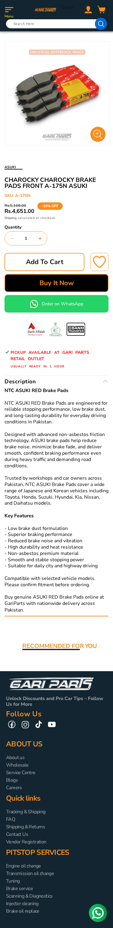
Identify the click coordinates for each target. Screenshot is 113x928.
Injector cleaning (22, 903)
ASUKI (10, 167)
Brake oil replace (22, 911)
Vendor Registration (26, 842)
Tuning (13, 881)
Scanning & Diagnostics (29, 896)
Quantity (13, 227)
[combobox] (56, 23)
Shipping (11, 218)
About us (15, 757)
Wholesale (17, 765)
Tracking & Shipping (26, 811)
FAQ (10, 819)
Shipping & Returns (25, 827)
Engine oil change (23, 866)
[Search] (101, 24)
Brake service (19, 888)
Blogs (12, 780)
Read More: (37, 610)
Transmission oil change (30, 873)
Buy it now (56, 283)
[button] (9, 9)
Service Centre (21, 772)
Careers (14, 787)
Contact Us (17, 834)
